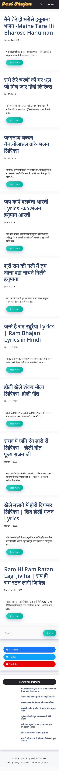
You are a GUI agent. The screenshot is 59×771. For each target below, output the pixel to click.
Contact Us (47, 762)
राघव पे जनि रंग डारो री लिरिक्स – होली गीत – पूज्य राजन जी (38, 739)
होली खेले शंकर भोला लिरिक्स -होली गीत (34, 732)
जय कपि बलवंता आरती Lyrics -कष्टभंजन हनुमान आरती (38, 709)
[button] (41, 4)
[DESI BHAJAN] (17, 4)
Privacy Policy (13, 762)
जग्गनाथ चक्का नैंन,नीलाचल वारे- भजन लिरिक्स (37, 702)
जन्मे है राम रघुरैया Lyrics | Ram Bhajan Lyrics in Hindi (37, 725)
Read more (15, 62)
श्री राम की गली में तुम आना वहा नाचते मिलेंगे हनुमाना (36, 717)
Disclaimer (25, 762)
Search (50, 633)
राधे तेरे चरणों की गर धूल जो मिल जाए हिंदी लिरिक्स (38, 696)
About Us (36, 762)
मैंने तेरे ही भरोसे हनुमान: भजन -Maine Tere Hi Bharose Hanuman (38, 689)
